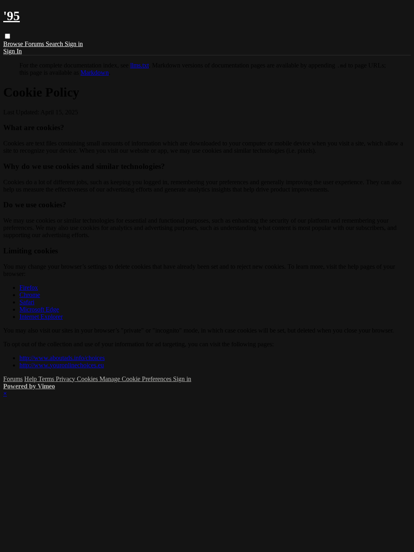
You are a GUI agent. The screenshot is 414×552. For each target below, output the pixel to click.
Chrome (29, 294)
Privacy (66, 378)
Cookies (88, 378)
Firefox (28, 287)
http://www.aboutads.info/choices (62, 357)
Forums (35, 43)
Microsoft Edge (39, 309)
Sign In (12, 51)
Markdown (94, 72)
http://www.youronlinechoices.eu (61, 365)
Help (31, 378)
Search (55, 43)
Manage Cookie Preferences (136, 378)
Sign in (74, 43)
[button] (7, 36)
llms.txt (139, 65)
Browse (14, 43)
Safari (26, 302)
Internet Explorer (41, 316)
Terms (47, 378)
